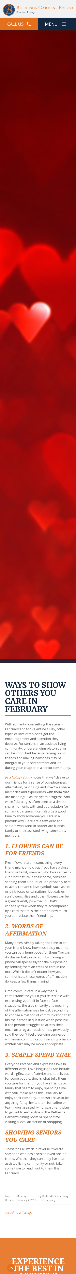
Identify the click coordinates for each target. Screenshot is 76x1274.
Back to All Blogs (18, 1213)
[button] (64, 24)
